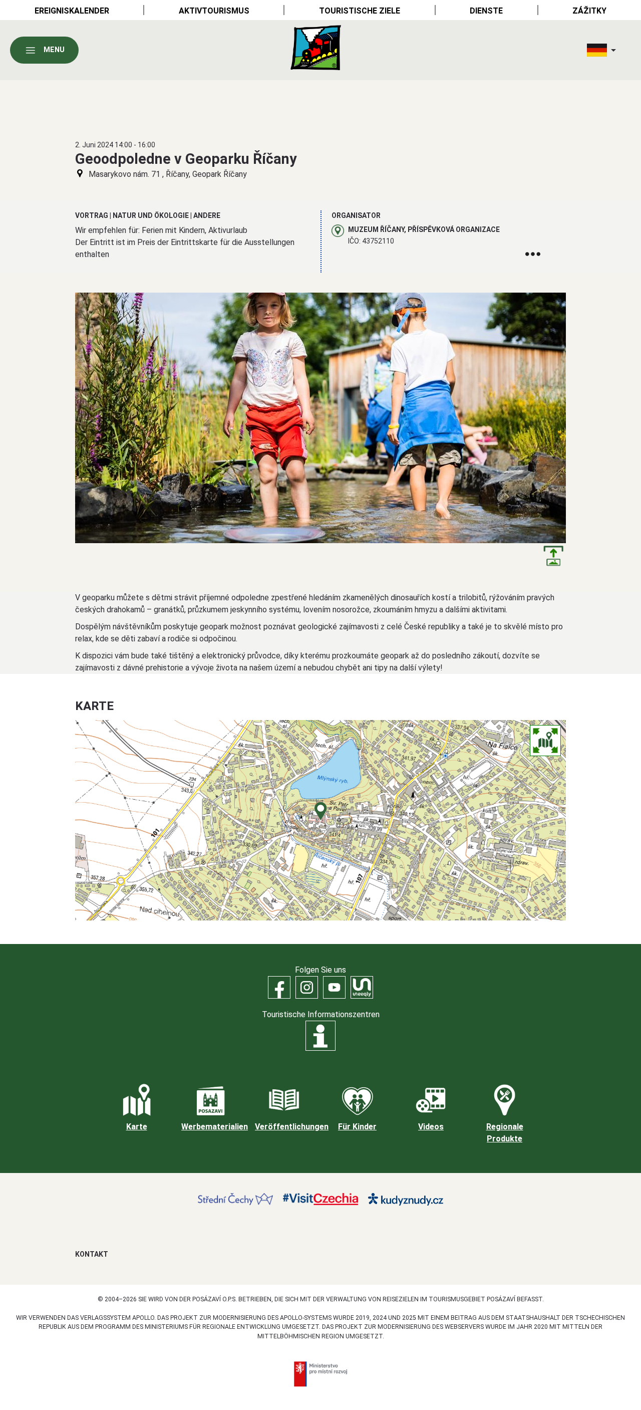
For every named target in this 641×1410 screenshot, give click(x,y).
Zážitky (589, 11)
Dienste (486, 11)
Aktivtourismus (214, 11)
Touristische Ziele (359, 11)
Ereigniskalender (72, 11)
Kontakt (91, 1254)
